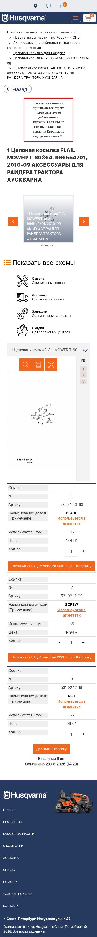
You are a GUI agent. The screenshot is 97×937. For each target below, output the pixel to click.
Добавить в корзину (51, 749)
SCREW (71, 604)
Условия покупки (17, 894)
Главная (9, 810)
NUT (71, 696)
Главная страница (22, 32)
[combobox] (48, 349)
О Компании (13, 846)
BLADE (71, 513)
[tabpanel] (48, 221)
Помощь (10, 882)
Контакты (48, 6)
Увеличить (48, 245)
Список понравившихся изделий (61, 6)
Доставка (35, 6)
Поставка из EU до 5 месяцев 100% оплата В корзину (51, 566)
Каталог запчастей (61, 32)
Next (84, 221)
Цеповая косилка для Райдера (39, 53)
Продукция (12, 822)
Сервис (9, 870)
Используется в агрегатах (71, 521)
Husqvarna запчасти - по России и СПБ (46, 37)
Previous (13, 221)
